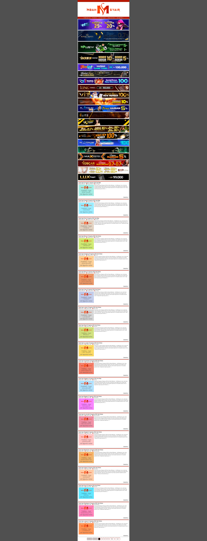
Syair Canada (97, 201)
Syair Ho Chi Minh (96, 415)
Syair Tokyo (97, 290)
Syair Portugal (97, 183)
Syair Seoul (95, 486)
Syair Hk (96, 255)
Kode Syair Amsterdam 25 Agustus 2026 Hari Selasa (91, 360)
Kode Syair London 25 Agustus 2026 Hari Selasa (90, 307)
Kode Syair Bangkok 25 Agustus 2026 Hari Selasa (90, 396)
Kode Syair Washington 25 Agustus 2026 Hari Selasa (91, 503)
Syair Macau (97, 272)
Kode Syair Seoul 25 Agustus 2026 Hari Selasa (89, 485)
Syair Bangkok (95, 397)
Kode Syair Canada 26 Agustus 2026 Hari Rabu (89, 200)
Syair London (95, 308)
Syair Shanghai (95, 433)
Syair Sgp (95, 379)
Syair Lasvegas (96, 344)
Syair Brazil (95, 326)
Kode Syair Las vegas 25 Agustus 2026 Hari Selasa (90, 343)
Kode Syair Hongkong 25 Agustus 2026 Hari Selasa (90, 254)
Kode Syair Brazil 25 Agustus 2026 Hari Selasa (89, 325)
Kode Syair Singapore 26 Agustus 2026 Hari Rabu (90, 378)
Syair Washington (96, 504)
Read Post (126, 197)
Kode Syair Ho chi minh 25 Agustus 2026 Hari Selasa (91, 414)
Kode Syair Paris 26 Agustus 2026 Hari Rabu (89, 218)
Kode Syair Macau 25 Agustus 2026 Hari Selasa (90, 271)
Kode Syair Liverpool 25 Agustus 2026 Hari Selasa (90, 521)
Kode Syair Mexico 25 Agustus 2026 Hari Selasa (90, 236)
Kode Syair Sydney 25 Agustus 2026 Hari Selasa (90, 467)
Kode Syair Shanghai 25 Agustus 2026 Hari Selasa (90, 432)
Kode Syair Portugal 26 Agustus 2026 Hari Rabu (90, 182)
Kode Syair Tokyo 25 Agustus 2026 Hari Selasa (89, 289)
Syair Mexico (97, 237)
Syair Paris (96, 219)
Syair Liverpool (95, 522)
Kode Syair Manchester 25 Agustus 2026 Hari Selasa (91, 450)
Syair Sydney (95, 468)
